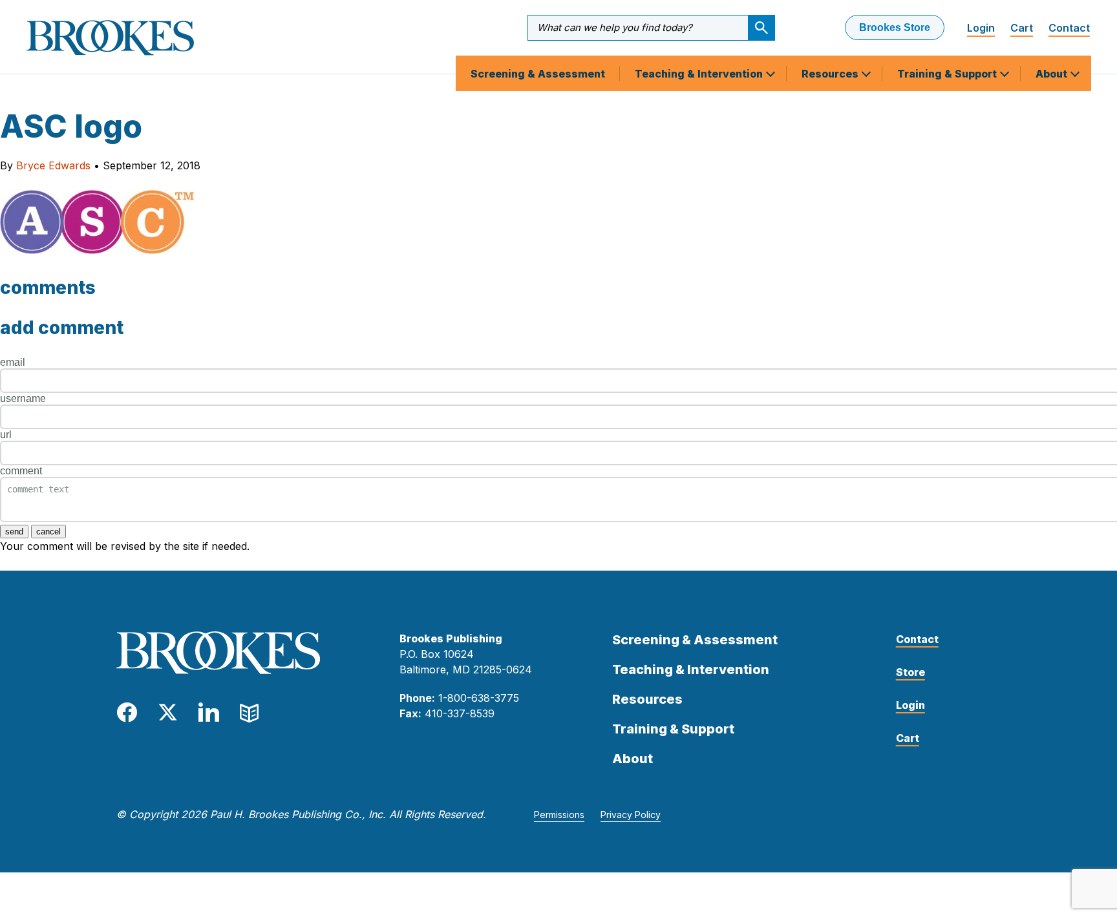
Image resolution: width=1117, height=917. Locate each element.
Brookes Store (894, 27)
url (6, 434)
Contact (1069, 27)
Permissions (559, 814)
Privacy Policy (631, 814)
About (1053, 73)
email (12, 362)
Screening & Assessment (538, 73)
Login (981, 27)
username (23, 398)
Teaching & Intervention (700, 73)
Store (910, 672)
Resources (831, 73)
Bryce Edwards (53, 165)
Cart (1021, 27)
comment (21, 470)
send (14, 531)
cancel (48, 531)
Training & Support (948, 73)
